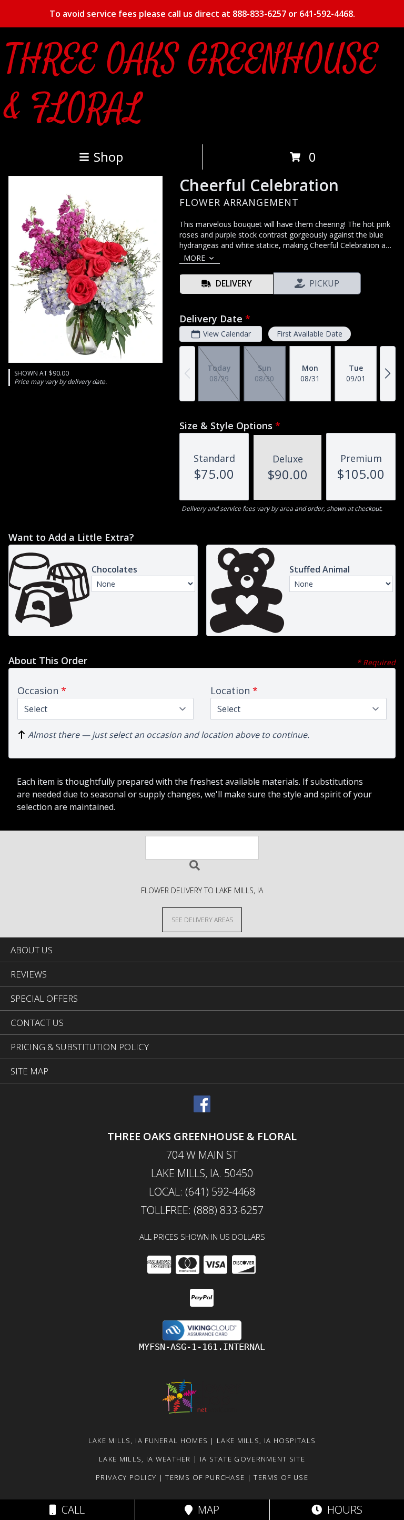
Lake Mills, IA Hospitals (266, 1440)
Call (70, 1510)
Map (206, 1510)
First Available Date (309, 334)
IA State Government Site (252, 1459)
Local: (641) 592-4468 (202, 1192)
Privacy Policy (126, 1477)
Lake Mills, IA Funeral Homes (148, 1440)
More (194, 258)
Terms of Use (281, 1477)
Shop (108, 156)
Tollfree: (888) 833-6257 (202, 1210)
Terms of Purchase (205, 1477)
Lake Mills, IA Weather (145, 1459)
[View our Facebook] (202, 1109)
